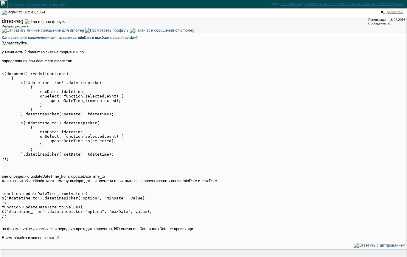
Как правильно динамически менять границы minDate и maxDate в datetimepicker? (342, 4)
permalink (394, 12)
